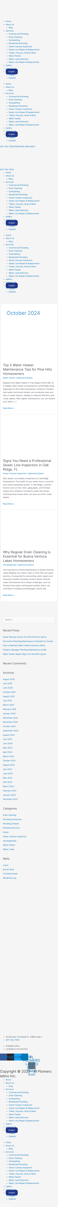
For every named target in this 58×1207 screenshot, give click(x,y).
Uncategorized (9, 565)
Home (8, 21)
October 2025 (9, 692)
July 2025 (7, 700)
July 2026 (7, 683)
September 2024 (10, 731)
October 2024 (9, 726)
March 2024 (8, 756)
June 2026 (8, 688)
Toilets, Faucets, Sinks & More (22, 53)
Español (12, 78)
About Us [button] (10, 24)
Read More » (8, 408)
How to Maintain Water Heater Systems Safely (24, 645)
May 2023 (7, 778)
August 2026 (9, 679)
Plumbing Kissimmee (12, 819)
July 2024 (7, 739)
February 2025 (9, 709)
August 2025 (8, 696)
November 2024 (10, 722)
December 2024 (10, 718)
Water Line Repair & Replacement (24, 62)
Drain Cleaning (15, 37)
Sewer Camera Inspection (20, 46)
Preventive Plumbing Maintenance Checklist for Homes (28, 641)
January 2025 (9, 713)
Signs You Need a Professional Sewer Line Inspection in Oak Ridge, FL (27, 465)
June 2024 (8, 743)
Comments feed (10, 874)
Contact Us (11, 68)
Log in (5, 865)
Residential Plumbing (18, 43)
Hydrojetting (14, 40)
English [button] (12, 71)
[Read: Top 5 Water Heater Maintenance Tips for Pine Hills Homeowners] (29, 343)
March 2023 (8, 786)
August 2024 (9, 735)
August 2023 (9, 765)
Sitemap (5, 1205)
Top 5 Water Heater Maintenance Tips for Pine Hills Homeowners (27, 369)
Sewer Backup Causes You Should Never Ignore (24, 637)
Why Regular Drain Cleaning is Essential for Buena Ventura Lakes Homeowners (26, 556)
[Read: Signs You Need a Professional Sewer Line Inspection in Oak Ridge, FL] (29, 436)
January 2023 (9, 795)
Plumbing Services (11, 828)
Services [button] (10, 31)
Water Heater (15, 56)
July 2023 (7, 769)
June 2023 (8, 773)
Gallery (9, 65)
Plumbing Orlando (11, 824)
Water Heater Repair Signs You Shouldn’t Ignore (24, 654)
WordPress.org (9, 878)
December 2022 (10, 799)
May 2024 (7, 748)
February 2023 (9, 791)
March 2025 (8, 705)
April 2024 (7, 752)
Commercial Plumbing (18, 34)
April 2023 (7, 782)
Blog (11, 27)
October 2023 (9, 760)
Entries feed (8, 869)
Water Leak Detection (18, 59)
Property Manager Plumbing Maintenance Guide (24, 650)
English (12, 75)
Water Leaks (8, 849)
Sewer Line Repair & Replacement (24, 49)
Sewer (6, 832)
